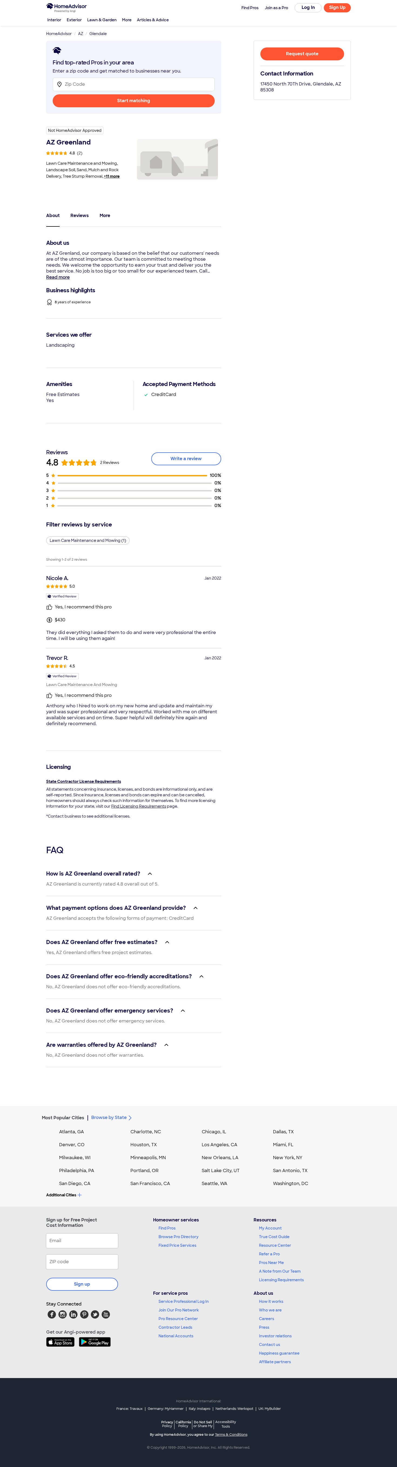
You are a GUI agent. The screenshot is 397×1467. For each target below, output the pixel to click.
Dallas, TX (283, 1132)
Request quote (302, 54)
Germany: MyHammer (166, 1409)
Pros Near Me (271, 1262)
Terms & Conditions (231, 1434)
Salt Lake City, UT (221, 1170)
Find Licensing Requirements (138, 806)
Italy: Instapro (199, 1409)
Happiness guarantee (279, 1353)
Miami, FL (283, 1145)
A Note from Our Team (280, 1271)
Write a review (186, 459)
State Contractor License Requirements (83, 781)
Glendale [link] (98, 33)
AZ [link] (80, 33)
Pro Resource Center (178, 1318)
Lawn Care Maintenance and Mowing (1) (88, 540)
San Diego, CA (74, 1183)
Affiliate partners (275, 1361)
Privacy (167, 1424)
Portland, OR (144, 1170)
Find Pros (167, 1228)
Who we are (270, 1310)
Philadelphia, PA (76, 1170)
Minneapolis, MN (148, 1157)
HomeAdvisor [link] (59, 33)
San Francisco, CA (150, 1183)
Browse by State (109, 1117)
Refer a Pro (269, 1254)
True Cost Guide (274, 1236)
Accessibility (225, 1424)
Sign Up (337, 7)
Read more (58, 277)
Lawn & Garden (102, 20)
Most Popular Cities (63, 1118)
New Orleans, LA (220, 1157)
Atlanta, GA (71, 1132)
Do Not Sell (203, 1424)
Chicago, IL (214, 1132)
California (183, 1424)
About (53, 215)
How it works (271, 1301)
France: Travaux (129, 1409)
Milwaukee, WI (74, 1157)
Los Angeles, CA (219, 1145)
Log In (308, 7)
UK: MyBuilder (269, 1409)
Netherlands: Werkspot (234, 1409)
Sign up (82, 1284)
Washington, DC (290, 1183)
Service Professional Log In (184, 1301)
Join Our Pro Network (179, 1310)
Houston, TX (143, 1145)
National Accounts (176, 1336)
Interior (54, 20)
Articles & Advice (153, 20)
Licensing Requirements (281, 1279)
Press (264, 1327)
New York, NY (287, 1157)
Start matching (133, 101)
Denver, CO (72, 1145)
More (127, 20)
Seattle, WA (214, 1183)
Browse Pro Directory (178, 1236)
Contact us (269, 1344)
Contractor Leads (175, 1327)
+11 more (112, 176)
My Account (270, 1228)
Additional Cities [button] (61, 1195)
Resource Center (275, 1245)
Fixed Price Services (177, 1245)
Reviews (79, 215)
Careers (266, 1318)
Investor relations (275, 1336)
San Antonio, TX (290, 1170)
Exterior (74, 20)
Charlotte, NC (145, 1132)
